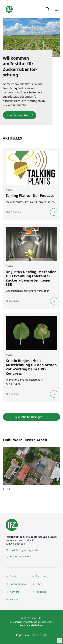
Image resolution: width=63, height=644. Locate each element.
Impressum (23, 635)
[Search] (47, 9)
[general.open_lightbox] (55, 480)
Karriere (14, 591)
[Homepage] (9, 9)
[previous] (17, 463)
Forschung (42, 576)
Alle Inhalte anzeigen (29, 417)
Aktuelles (41, 591)
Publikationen (18, 584)
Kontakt (14, 599)
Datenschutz (39, 635)
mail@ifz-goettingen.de (24, 550)
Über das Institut (17, 115)
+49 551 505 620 (19, 556)
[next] (45, 463)
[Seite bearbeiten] (59, 640)
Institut (14, 576)
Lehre (39, 584)
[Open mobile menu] (56, 9)
